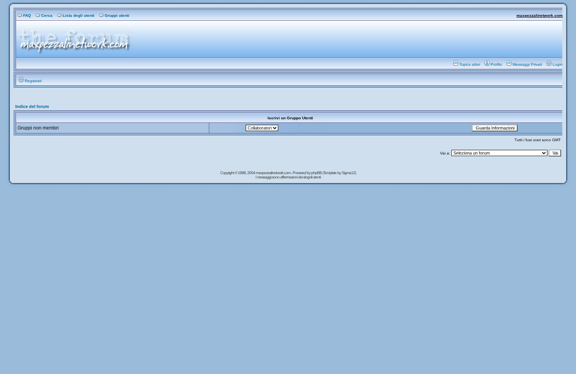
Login (557, 64)
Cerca (47, 15)
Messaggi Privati (527, 64)
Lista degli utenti (78, 15)
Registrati (33, 81)
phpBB (316, 173)
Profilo (496, 64)
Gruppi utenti (117, 15)
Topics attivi (469, 64)
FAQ (27, 15)
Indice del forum (32, 106)
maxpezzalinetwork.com (539, 15)
